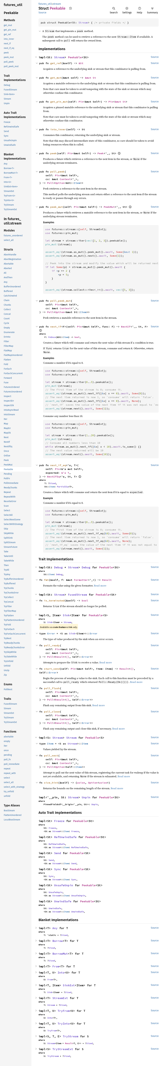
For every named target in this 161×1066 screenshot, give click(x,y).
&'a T (65, 472)
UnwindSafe (62, 901)
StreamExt (60, 998)
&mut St (90, 77)
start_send (52, 668)
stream (57, 3)
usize (81, 782)
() (67, 656)
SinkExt (69, 985)
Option (59, 182)
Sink (66, 615)
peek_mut (56, 206)
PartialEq (62, 486)
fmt (46, 579)
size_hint (51, 782)
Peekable (75, 57)
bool (77, 337)
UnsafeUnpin (63, 885)
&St (81, 63)
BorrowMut (60, 953)
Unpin (86, 797)
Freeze (59, 821)
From (55, 966)
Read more (100, 585)
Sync (57, 869)
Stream (83, 22)
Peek (100, 153)
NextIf (125, 326)
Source (42, 12)
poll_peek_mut (60, 300)
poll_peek (57, 171)
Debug (58, 567)
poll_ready (52, 645)
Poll (50, 182)
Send (57, 853)
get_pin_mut (59, 101)
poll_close (52, 711)
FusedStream (77, 594)
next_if (55, 326)
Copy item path (70, 8)
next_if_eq (58, 465)
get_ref (55, 63)
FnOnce (52, 337)
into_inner (58, 129)
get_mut (55, 77)
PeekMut (109, 206)
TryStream (70, 1036)
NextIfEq (53, 476)
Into (61, 972)
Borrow (57, 941)
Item (77, 182)
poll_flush (52, 688)
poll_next (51, 755)
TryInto (64, 1023)
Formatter (81, 579)
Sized (52, 483)
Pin (81, 101)
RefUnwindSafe (65, 837)
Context (65, 179)
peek (53, 153)
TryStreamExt (62, 1049)
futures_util (45, 3)
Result (107, 579)
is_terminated (54, 600)
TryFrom (64, 1011)
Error (51, 633)
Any (55, 928)
